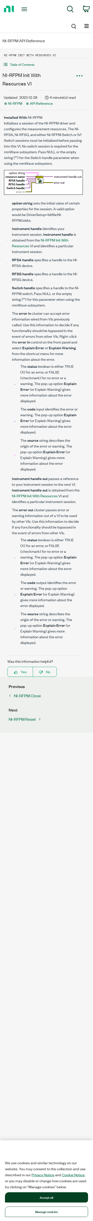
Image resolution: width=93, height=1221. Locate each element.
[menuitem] (70, 10)
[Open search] (73, 25)
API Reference (41, 103)
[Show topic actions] (79, 76)
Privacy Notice (42, 1174)
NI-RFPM (15, 103)
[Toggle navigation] (25, 9)
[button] (43, 64)
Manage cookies (46, 1211)
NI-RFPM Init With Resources (35, 495)
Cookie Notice (73, 1174)
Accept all (46, 1197)
